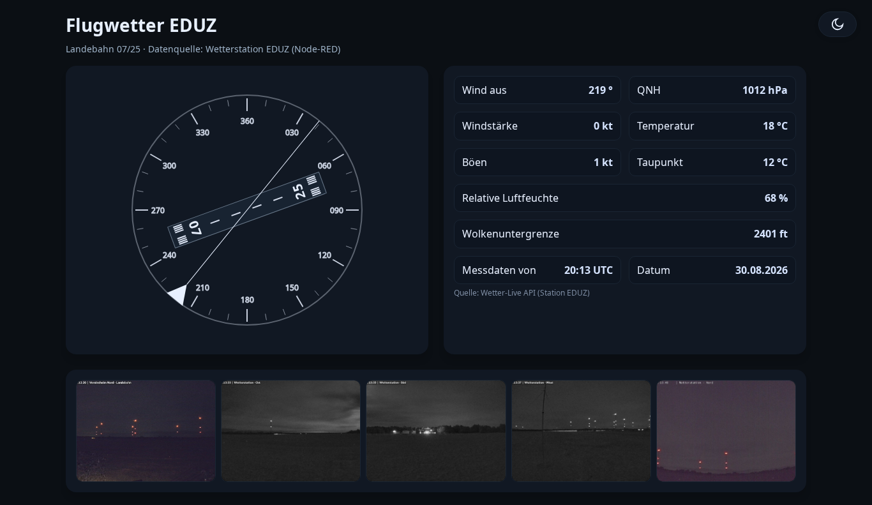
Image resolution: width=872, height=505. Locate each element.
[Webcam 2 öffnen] (291, 431)
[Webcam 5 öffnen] (726, 431)
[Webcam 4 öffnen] (581, 431)
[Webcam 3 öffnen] (436, 431)
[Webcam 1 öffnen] (146, 431)
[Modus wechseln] (837, 24)
